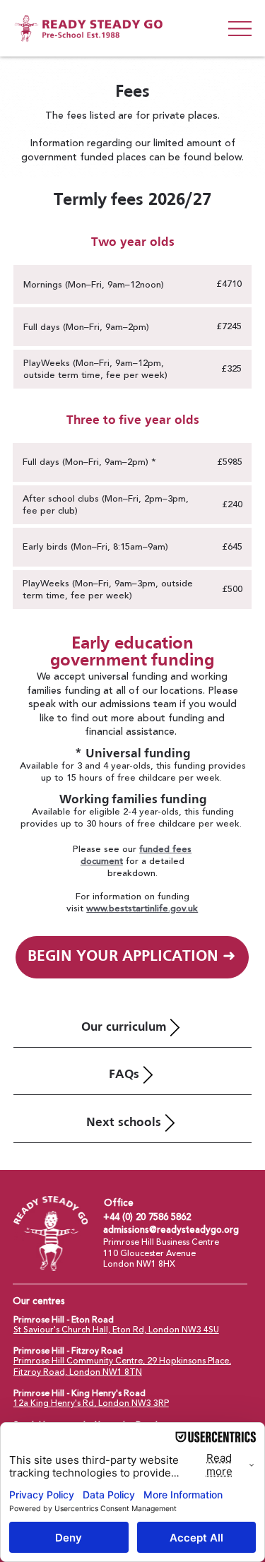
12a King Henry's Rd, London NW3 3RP (91, 1403)
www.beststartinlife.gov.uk (142, 908)
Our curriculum (123, 1028)
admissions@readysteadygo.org (171, 1229)
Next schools (123, 1123)
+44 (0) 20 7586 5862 (147, 1216)
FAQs (124, 1075)
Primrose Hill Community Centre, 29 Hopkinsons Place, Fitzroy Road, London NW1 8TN (122, 1366)
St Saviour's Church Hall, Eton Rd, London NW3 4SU (116, 1330)
